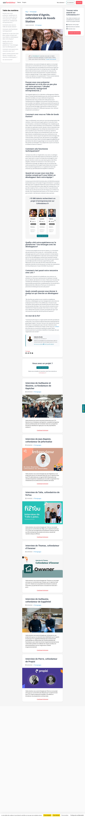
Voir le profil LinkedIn (49, 344)
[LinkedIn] (30, 353)
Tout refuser (56, 815)
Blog (26, 11)
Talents (19, 2)
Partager (27, 351)
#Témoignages (38, 25)
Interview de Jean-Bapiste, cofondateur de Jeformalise (38, 440)
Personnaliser (64, 815)
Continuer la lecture (42, 430)
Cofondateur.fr (36, 56)
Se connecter (70, 2)
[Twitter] (28, 353)
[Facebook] (26, 353)
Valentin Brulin (38, 337)
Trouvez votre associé (42, 367)
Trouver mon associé (50, 59)
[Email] (32, 353)
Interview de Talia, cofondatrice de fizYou (42, 493)
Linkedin (57, 326)
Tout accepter (47, 815)
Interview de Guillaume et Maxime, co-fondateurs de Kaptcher (38, 386)
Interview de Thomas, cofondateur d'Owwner (42, 547)
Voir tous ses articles (38, 344)
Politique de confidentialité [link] (77, 815)
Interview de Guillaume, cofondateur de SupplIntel (38, 600)
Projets (24, 2)
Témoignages (33, 11)
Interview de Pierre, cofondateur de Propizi (41, 660)
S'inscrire (79, 2)
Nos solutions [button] (60, 2)
